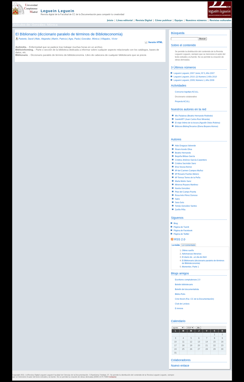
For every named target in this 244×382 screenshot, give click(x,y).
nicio (110, 20)
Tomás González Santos (186, 206)
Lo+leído (176, 245)
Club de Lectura (182, 304)
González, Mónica (90, 39)
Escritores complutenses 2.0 (187, 280)
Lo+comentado (188, 245)
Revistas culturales (220, 20)
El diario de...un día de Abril (194, 257)
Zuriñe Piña (180, 209)
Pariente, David (26, 39)
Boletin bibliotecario (184, 284)
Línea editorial (124, 20)
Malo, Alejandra (42, 39)
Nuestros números (196, 20)
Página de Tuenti (181, 227)
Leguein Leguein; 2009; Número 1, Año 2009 (194, 80)
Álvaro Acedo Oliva (183, 149)
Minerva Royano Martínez (186, 185)
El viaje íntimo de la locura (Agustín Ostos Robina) (197, 123)
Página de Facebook (183, 230)
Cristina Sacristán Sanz (185, 163)
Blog (176, 223)
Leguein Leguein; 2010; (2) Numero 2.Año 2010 (195, 77)
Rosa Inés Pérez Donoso (186, 195)
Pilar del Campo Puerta (185, 192)
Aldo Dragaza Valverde (185, 145)
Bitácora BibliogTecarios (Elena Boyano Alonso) (196, 126)
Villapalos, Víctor (109, 39)
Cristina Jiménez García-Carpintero (191, 160)
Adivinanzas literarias (191, 254)
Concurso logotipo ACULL (187, 92)
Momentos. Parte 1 (190, 267)
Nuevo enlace (180, 365)
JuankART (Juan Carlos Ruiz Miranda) (192, 119)
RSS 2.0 (179, 239)
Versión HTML (155, 42)
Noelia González (182, 188)
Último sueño (188, 250)
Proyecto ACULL (182, 101)
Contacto (112, 377)
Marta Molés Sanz (183, 181)
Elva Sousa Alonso (183, 167)
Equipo (179, 20)
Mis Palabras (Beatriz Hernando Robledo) (194, 116)
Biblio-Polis (180, 294)
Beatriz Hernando (183, 153)
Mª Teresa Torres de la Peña (187, 177)
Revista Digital (144, 20)
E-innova (179, 308)
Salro (177, 199)
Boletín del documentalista (187, 289)
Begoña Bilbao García (185, 156)
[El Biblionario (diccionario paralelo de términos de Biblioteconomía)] (15, 57)
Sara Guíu (179, 202)
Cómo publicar (163, 20)
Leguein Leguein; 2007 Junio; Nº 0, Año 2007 (194, 73)
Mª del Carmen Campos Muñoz (189, 170)
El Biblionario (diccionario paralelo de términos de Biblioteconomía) (68, 34)
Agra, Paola (74, 39)
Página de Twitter (181, 234)
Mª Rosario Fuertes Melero (187, 174)
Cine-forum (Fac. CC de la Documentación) (194, 299)
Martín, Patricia (59, 39)
